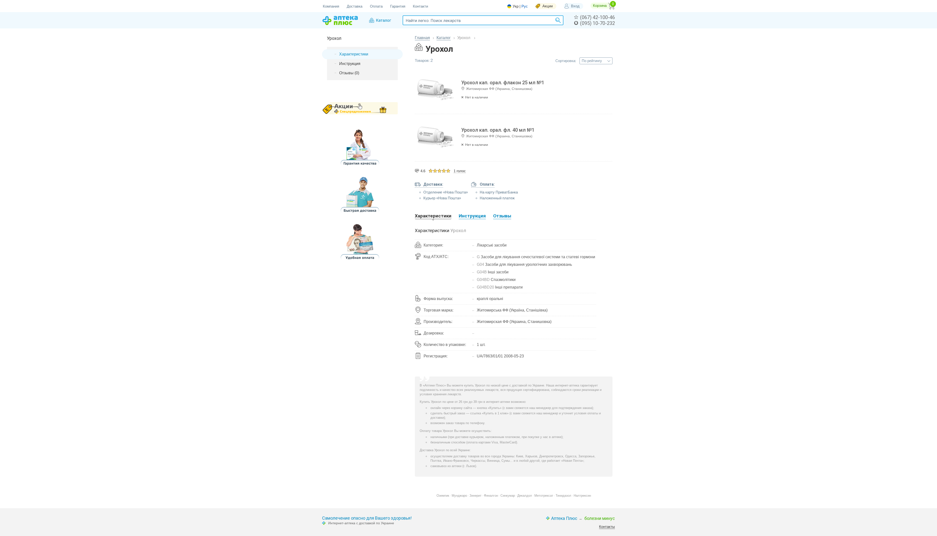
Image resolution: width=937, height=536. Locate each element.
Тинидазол (563, 495)
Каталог (444, 38)
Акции (547, 6)
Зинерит (475, 495)
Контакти (420, 6)
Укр (516, 6)
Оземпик (443, 495)
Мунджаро (459, 495)
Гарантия (397, 6)
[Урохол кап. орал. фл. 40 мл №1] (435, 137)
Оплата (376, 6)
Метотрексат (543, 495)
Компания (331, 6)
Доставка (354, 6)
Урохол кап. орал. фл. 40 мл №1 (497, 130)
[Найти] (557, 20)
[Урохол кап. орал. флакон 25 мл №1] (435, 90)
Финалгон (491, 495)
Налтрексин (582, 495)
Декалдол (524, 495)
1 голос (460, 171)
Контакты (607, 527)
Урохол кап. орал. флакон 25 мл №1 (502, 83)
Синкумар (507, 495)
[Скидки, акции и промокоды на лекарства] (360, 108)
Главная (422, 38)
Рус (524, 6)
